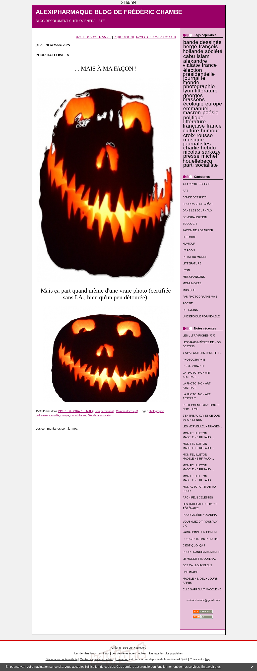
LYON (186, 270)
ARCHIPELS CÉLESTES (198, 497)
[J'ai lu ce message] (252, 667)
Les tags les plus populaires (166, 653)
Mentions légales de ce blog (96, 659)
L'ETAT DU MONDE (195, 256)
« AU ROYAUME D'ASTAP (93, 36)
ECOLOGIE (190, 223)
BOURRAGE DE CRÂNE (198, 203)
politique (193, 118)
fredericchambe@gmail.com (203, 600)
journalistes (197, 144)
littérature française (194, 124)
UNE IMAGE (190, 572)
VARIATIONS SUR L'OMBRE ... (202, 532)
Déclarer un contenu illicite (62, 659)
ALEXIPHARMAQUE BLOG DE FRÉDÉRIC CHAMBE (109, 12)
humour (210, 131)
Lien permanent (104, 411)
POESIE (188, 303)
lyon (188, 91)
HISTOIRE (189, 237)
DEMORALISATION (195, 217)
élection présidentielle (199, 72)
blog (207, 659)
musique (193, 140)
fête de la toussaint (99, 415)
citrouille (54, 415)
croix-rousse (198, 135)
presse (191, 156)
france (209, 65)
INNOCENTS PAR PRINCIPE (201, 538)
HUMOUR (189, 243)
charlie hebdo (199, 148)
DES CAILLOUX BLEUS (197, 565)
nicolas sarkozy (202, 152)
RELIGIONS (190, 309)
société (213, 51)
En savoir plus (211, 666)
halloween (42, 415)
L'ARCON (189, 250)
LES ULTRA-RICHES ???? (199, 335)
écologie (193, 104)
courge (64, 415)
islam (203, 56)
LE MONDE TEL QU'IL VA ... (200, 558)
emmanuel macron (196, 110)
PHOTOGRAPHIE (194, 359)
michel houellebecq (200, 158)
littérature (206, 91)
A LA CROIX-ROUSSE (196, 184)
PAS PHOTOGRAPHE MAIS (200, 296)
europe (213, 104)
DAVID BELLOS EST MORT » (156, 36)
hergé (190, 46)
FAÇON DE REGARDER (198, 230)
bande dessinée (202, 42)
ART (185, 190)
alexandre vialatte (195, 63)
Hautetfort (140, 647)
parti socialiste (200, 165)
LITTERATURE (192, 263)
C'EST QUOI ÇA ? (194, 545)
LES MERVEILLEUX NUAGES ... (203, 426)
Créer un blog (119, 647)
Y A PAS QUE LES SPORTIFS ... (202, 352)
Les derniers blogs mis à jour (91, 653)
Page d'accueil (124, 36)
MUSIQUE (189, 290)
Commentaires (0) (127, 411)
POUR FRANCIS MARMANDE (201, 551)
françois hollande (200, 48)
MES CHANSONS (194, 276)
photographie (199, 86)
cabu (189, 56)
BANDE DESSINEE (194, 197)
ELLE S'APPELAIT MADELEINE (202, 589)
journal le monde (194, 80)
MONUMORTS (192, 283)
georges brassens (194, 97)
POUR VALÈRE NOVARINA (200, 514)
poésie (211, 112)
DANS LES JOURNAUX (197, 210)
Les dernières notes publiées (129, 653)
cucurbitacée (78, 415)
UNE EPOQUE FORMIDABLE (201, 316)
